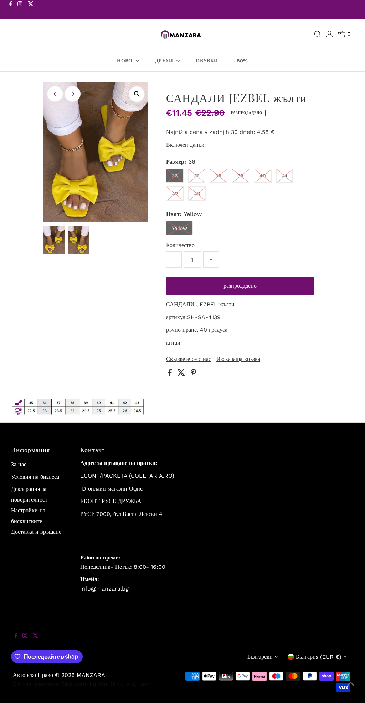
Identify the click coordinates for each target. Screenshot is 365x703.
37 (196, 176)
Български (260, 656)
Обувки (207, 61)
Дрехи (165, 61)
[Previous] (55, 94)
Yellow (179, 228)
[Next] (73, 94)
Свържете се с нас (188, 359)
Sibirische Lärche (85, 684)
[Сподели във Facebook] (171, 374)
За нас (18, 464)
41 (284, 176)
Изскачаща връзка (238, 359)
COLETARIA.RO (151, 475)
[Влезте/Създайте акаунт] (329, 34)
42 (175, 193)
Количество (180, 245)
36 (175, 176)
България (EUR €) (318, 656)
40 (262, 176)
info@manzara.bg (104, 588)
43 (197, 193)
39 (240, 176)
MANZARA (91, 675)
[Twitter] (30, 10)
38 (218, 176)
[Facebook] (10, 10)
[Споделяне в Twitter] (182, 374)
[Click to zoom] (137, 94)
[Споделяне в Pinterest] (193, 374)
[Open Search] (317, 34)
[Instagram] (20, 10)
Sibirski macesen (36, 684)
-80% (241, 61)
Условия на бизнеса (35, 476)
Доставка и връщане (36, 531)
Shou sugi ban (130, 684)
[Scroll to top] (351, 689)
